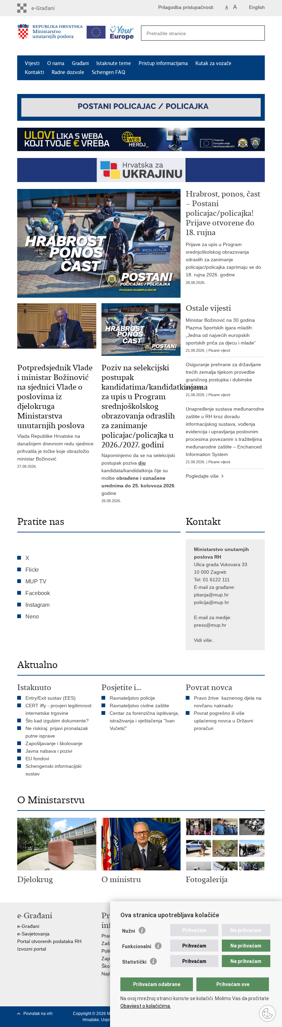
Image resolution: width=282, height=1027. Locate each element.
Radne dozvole (68, 72)
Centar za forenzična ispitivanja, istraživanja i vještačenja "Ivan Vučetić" (144, 720)
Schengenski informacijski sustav (53, 769)
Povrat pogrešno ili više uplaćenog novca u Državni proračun (223, 720)
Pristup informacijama (163, 63)
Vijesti (32, 63)
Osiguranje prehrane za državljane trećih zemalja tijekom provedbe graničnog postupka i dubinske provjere (223, 379)
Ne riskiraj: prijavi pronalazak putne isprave (56, 732)
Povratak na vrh (38, 1013)
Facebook (37, 593)
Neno (32, 617)
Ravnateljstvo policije (132, 698)
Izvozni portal (31, 949)
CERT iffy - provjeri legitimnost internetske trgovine (58, 709)
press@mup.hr (210, 625)
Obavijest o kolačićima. (145, 1006)
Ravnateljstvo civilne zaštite (139, 705)
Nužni (128, 931)
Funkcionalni (136, 946)
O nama (55, 63)
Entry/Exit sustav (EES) (50, 698)
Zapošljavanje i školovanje (54, 743)
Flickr (32, 570)
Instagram (37, 605)
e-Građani (28, 926)
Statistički (134, 962)
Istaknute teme (113, 63)
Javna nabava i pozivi (48, 751)
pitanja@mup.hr (211, 594)
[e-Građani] (46, 8)
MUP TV (35, 581)
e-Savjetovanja (33, 933)
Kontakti (34, 72)
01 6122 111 (216, 579)
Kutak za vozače (213, 63)
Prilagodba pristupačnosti (185, 7)
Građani (80, 63)
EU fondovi (37, 758)
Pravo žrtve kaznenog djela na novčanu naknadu (227, 701)
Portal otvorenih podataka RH (49, 941)
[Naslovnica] (50, 36)
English (257, 7)
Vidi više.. (204, 640)
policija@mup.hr (211, 602)
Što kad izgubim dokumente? (57, 720)
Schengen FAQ (108, 72)
